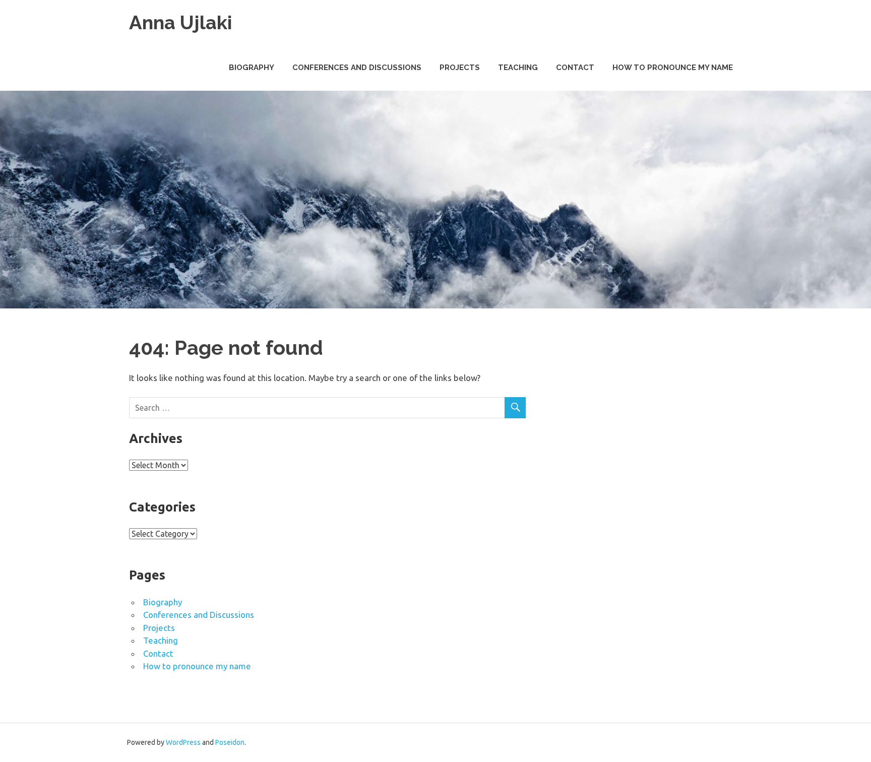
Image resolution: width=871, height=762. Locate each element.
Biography (251, 67)
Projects (460, 67)
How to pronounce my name (672, 67)
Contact (575, 67)
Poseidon (229, 742)
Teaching (518, 67)
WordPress (183, 742)
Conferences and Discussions (356, 67)
